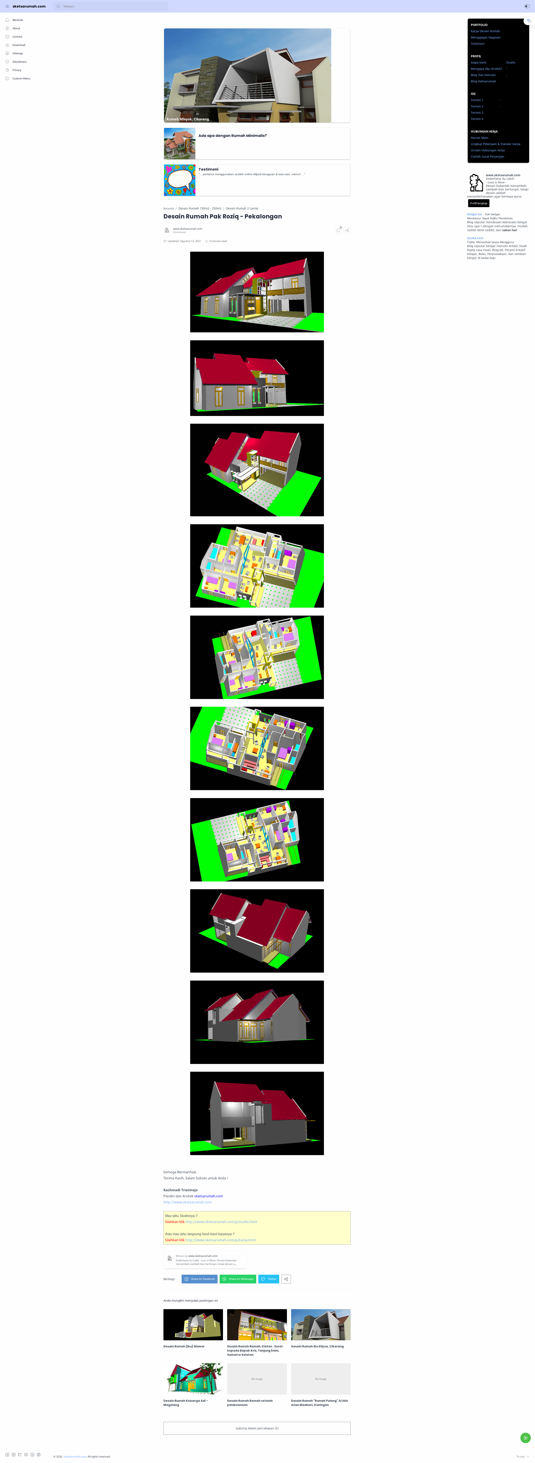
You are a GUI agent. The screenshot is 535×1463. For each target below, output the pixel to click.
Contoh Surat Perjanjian (487, 156)
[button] (527, 6)
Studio (510, 62)
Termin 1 (477, 100)
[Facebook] (7, 1455)
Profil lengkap (478, 203)
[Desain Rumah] (321, 1378)
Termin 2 (477, 106)
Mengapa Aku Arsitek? (486, 69)
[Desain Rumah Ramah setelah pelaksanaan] (257, 1378)
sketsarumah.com (29, 6)
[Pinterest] (39, 1455)
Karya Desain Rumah (485, 31)
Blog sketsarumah (483, 81)
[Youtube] (26, 1455)
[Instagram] (13, 1455)
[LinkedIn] (32, 1455)
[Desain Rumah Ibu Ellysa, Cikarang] (321, 1324)
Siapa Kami (479, 62)
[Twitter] (20, 1455)
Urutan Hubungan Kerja (488, 150)
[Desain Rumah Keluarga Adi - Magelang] (193, 1378)
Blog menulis (483, 75)
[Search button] (58, 6)
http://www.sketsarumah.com (187, 1202)
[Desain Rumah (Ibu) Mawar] (193, 1324)
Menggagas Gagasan (486, 37)
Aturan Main (479, 138)
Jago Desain (138, 1456)
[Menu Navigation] (7, 6)
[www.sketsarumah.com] (187, 229)
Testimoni (478, 44)
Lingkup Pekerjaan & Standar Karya (495, 144)
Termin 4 (477, 119)
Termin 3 (477, 113)
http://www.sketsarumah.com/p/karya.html (221, 1240)
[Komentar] (338, 230)
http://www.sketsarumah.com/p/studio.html (221, 1221)
